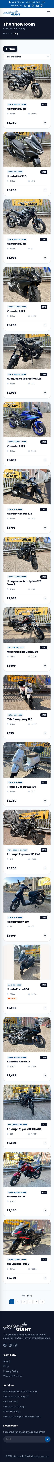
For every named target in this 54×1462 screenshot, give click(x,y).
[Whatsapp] (15, 1345)
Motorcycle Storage (14, 1406)
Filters (12, 49)
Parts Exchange (11, 1411)
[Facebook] (5, 1345)
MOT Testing (10, 1401)
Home (6, 33)
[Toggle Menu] (48, 13)
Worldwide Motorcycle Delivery (20, 1391)
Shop (6, 1366)
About (6, 1361)
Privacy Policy (10, 1371)
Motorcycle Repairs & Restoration (21, 1416)
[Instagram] (10, 1345)
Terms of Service (12, 1376)
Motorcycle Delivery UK (16, 1396)
